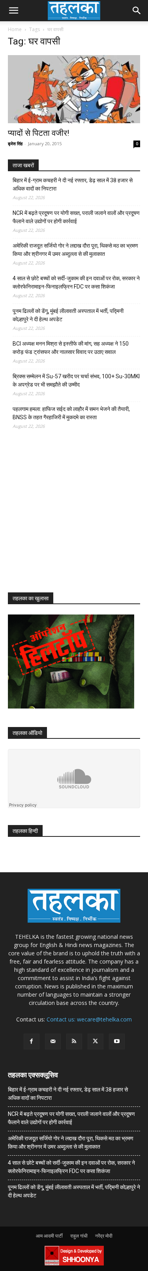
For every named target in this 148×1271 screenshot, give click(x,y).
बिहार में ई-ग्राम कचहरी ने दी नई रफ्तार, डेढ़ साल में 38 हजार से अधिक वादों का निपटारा (73, 184)
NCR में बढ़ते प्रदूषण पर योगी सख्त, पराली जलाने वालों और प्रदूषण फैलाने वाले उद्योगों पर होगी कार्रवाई (76, 217)
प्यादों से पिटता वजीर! (38, 133)
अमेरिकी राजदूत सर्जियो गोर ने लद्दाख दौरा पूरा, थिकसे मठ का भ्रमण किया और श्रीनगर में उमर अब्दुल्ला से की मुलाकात (75, 249)
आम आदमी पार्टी (49, 1235)
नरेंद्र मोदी (103, 1235)
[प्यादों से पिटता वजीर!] (74, 89)
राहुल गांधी (79, 1235)
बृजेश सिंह (15, 143)
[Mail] (53, 1041)
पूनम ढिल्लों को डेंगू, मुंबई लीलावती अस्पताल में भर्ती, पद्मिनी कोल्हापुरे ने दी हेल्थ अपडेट (68, 315)
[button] (13, 10)
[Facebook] (31, 1041)
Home (15, 29)
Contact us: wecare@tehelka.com (89, 1019)
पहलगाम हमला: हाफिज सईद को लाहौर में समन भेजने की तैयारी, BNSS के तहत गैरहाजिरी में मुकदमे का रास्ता (71, 413)
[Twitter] (95, 1041)
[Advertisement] (67, 518)
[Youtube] (117, 1041)
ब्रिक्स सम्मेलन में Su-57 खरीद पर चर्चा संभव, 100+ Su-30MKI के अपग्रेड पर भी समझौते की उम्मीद (76, 380)
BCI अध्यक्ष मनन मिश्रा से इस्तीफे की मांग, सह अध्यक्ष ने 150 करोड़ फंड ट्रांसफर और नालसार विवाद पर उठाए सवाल (71, 347)
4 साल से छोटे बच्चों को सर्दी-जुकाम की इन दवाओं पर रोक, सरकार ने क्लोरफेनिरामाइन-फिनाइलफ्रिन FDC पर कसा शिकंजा (76, 282)
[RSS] (74, 1041)
